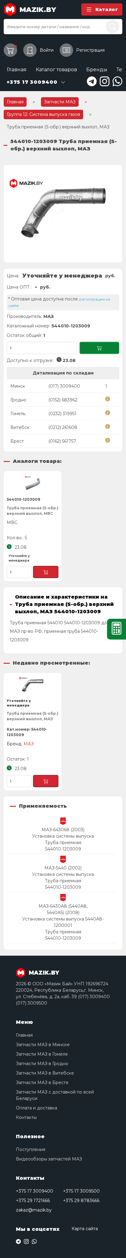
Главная (17, 69)
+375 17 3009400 (34, 1191)
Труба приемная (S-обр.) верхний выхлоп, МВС (32, 511)
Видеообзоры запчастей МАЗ (49, 1159)
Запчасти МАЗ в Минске (43, 1044)
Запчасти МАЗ (60, 102)
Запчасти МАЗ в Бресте (42, 1082)
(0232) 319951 (62, 413)
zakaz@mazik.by (34, 1210)
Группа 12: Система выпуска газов (43, 114)
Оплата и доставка (36, 1108)
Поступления (30, 1149)
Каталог (106, 9)
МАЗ (48, 316)
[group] (63, 214)
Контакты (26, 1117)
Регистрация (90, 50)
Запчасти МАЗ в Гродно (42, 1063)
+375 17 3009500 (81, 1191)
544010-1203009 (63, 849)
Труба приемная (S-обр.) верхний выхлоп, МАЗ (32, 716)
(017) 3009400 (64, 386)
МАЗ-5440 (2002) (63, 868)
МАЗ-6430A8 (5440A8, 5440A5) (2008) (63, 909)
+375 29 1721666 (33, 1200)
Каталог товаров (56, 69)
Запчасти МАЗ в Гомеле (42, 1054)
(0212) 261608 (62, 427)
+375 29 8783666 (81, 1200)
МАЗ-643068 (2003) (63, 829)
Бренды (96, 69)
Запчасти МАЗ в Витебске (45, 1073)
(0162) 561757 (62, 441)
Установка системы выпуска (63, 836)
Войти (47, 50)
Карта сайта (85, 1228)
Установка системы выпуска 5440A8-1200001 (63, 922)
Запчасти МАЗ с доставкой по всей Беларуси (55, 1095)
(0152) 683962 (62, 400)
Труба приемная (63, 842)
